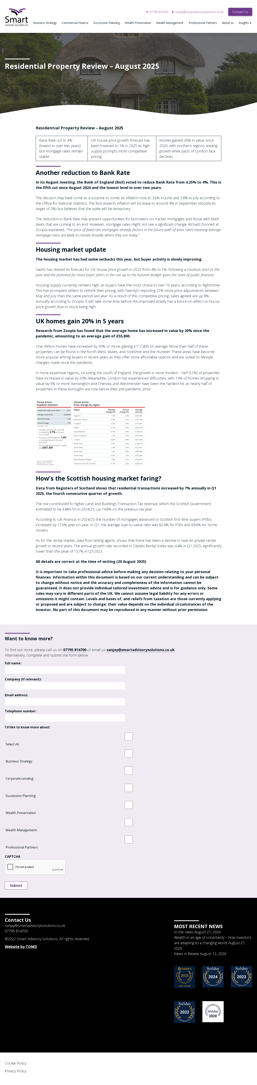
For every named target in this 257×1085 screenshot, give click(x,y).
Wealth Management (170, 23)
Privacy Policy (15, 1071)
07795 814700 (157, 12)
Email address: (16, 695)
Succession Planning (106, 23)
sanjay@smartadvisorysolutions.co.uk (197, 12)
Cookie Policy (15, 1063)
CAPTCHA (12, 857)
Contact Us (240, 12)
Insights (244, 23)
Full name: (13, 663)
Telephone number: (20, 711)
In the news (183, 932)
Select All (12, 744)
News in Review (186, 953)
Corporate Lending (20, 778)
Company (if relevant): (23, 679)
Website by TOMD (21, 946)
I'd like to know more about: (27, 727)
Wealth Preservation (138, 23)
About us (228, 23)
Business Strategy (45, 23)
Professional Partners (203, 23)
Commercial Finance (75, 23)
